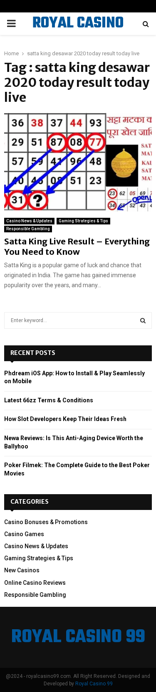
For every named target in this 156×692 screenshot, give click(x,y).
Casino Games (24, 534)
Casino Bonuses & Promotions (46, 522)
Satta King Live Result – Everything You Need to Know (77, 246)
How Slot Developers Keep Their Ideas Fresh (65, 419)
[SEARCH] (143, 320)
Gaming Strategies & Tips (83, 221)
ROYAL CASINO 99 (78, 34)
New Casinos (22, 570)
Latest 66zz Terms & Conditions (48, 400)
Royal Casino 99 (94, 684)
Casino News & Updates (29, 221)
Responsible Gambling (28, 229)
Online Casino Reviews (35, 582)
